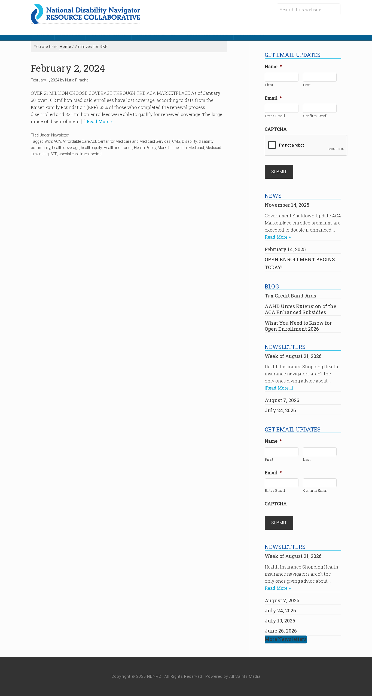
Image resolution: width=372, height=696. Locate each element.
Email (273, 98)
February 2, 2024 (68, 68)
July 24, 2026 (280, 410)
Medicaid (196, 147)
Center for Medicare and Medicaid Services (134, 141)
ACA (57, 141)
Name (273, 66)
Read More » (99, 121)
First (269, 84)
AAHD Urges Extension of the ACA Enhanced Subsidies (300, 309)
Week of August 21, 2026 (293, 356)
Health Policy (145, 147)
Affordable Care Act (79, 141)
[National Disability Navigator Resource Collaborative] (85, 20)
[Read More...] (279, 388)
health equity (91, 147)
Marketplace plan (172, 147)
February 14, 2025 (285, 249)
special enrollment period (80, 154)
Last (307, 84)
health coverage (65, 147)
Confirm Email (315, 115)
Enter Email (275, 115)
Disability (189, 141)
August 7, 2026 (282, 400)
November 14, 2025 (287, 205)
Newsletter (60, 135)
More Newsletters (286, 639)
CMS (176, 141)
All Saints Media (245, 676)
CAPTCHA (276, 129)
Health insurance (117, 147)
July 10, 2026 (280, 620)
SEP (53, 154)
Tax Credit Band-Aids (290, 295)
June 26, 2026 (281, 630)
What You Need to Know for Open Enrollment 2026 (298, 326)
